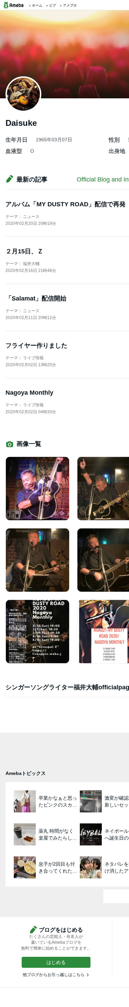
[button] (56, 962)
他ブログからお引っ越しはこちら (54, 974)
